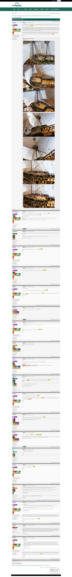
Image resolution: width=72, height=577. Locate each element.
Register (59, 13)
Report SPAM (57, 209)
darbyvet (14, 307)
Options (58, 19)
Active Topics (53, 13)
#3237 (24, 485)
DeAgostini (14, 15)
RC (21, 9)
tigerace (14, 432)
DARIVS (14, 525)
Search (50, 13)
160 (17, 17)
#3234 (24, 432)
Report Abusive (53, 209)
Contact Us (54, 0)
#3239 (24, 525)
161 (19, 17)
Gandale (14, 22)
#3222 (24, 211)
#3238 (24, 502)
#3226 (24, 286)
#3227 (24, 307)
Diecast (47, 9)
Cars (18, 9)
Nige (13, 485)
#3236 (24, 464)
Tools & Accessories (55, 9)
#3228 (24, 322)
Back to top (14, 209)
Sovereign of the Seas (24, 15)
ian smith (14, 414)
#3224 (24, 247)
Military (42, 9)
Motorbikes (36, 9)
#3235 (24, 449)
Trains (30, 9)
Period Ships (18, 15)
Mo (13, 449)
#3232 (24, 393)
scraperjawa (15, 231)
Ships (14, 9)
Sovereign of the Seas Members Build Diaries (35, 15)
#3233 (24, 414)
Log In (56, 13)
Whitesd (14, 376)
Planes (25, 9)
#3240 (24, 537)
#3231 (24, 376)
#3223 (24, 231)
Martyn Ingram (15, 211)
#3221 (24, 22)
